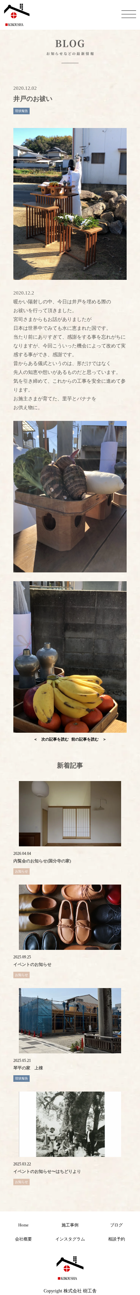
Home (23, 1225)
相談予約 (116, 1239)
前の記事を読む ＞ (88, 739)
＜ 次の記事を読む (51, 739)
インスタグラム (70, 1239)
